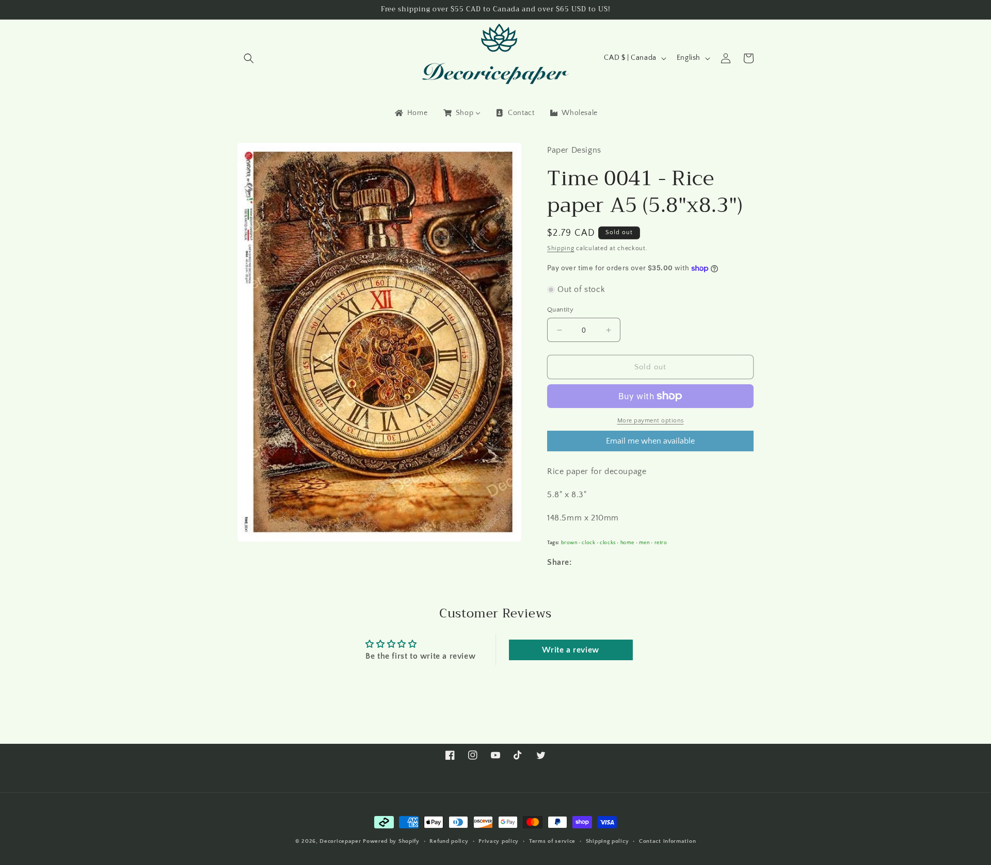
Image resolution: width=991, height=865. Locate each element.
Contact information (667, 841)
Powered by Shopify (391, 841)
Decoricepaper (340, 841)
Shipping (560, 248)
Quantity (560, 309)
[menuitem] (410, 113)
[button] (248, 58)
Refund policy (448, 841)
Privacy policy (498, 841)
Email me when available (650, 441)
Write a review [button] (570, 650)
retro (660, 542)
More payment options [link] (650, 420)
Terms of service (552, 841)
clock (588, 542)
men (644, 542)
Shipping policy (607, 841)
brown (569, 542)
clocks (608, 542)
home (627, 542)
